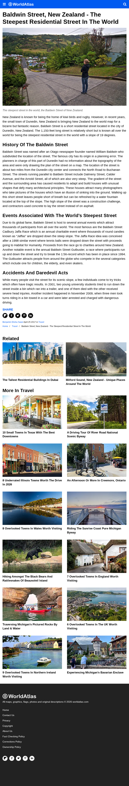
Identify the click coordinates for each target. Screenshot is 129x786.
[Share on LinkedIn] (30, 315)
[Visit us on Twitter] (18, 758)
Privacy (6, 720)
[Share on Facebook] (11, 315)
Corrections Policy (12, 741)
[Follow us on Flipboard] (5, 758)
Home (6, 710)
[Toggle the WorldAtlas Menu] (4, 4)
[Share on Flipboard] (5, 315)
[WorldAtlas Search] (124, 4)
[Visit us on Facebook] (11, 758)
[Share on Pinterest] (24, 315)
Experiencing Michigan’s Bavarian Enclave (95, 672)
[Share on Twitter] (17, 315)
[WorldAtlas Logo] (22, 4)
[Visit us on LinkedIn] (31, 758)
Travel (41, 322)
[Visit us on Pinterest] (25, 758)
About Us (7, 731)
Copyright (8, 726)
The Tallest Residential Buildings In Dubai (30, 380)
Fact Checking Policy (14, 736)
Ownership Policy (12, 747)
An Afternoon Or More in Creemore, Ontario (96, 480)
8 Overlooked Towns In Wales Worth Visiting (32, 528)
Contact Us (8, 715)
